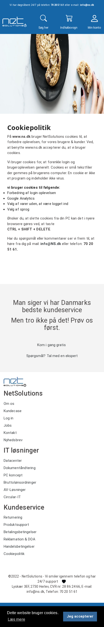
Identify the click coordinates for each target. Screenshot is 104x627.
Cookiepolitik (14, 554)
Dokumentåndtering (20, 468)
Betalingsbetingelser (20, 532)
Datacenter (13, 460)
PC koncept (13, 475)
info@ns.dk (87, 5)
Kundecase (13, 411)
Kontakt (10, 433)
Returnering (13, 517)
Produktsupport (16, 524)
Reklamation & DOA (19, 539)
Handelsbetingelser (19, 546)
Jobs (8, 425)
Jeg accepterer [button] (80, 616)
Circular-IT (12, 497)
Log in (9, 418)
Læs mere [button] (16, 619)
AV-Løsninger (15, 490)
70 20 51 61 (57, 5)
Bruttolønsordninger (20, 482)
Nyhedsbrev (13, 440)
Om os (9, 403)
